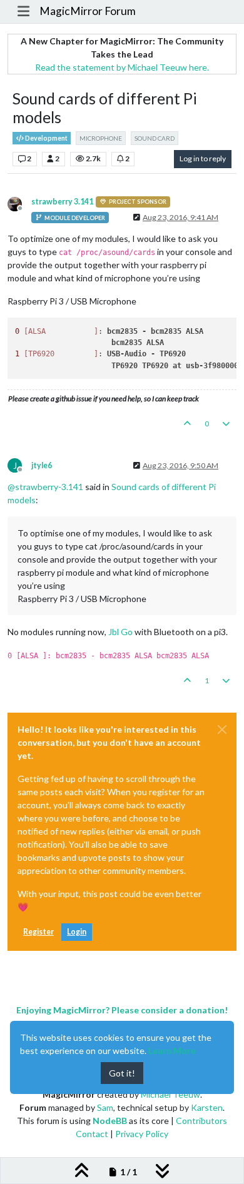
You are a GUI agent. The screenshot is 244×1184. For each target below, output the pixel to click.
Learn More (172, 1050)
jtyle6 (41, 465)
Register (38, 931)
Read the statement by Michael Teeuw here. (122, 67)
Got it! (122, 1073)
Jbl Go (120, 631)
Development (46, 138)
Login (76, 931)
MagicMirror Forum (87, 11)
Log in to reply (203, 158)
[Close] (222, 729)
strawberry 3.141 (62, 201)
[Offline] (19, 203)
